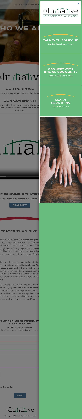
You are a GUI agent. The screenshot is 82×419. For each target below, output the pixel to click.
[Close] (78, 3)
